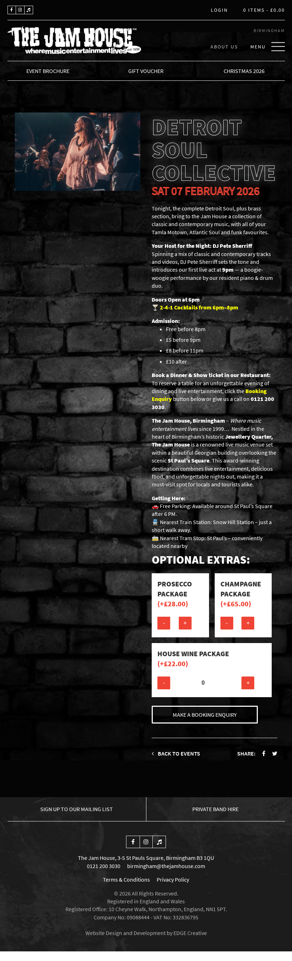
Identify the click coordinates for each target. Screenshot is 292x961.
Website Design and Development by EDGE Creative (146, 932)
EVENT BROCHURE (47, 70)
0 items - (264, 10)
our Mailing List (76, 809)
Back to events (178, 753)
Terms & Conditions (126, 879)
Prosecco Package (174, 593)
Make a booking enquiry (205, 714)
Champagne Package (240, 593)
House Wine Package (193, 658)
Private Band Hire (215, 809)
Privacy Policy (173, 879)
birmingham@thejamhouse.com (166, 865)
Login (219, 10)
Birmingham (269, 30)
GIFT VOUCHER (145, 70)
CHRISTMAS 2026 (244, 70)
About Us (224, 46)
